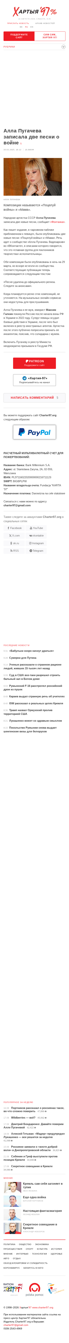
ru (26, 27)
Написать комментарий (34, 397)
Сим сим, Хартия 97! (50, 36)
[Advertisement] (34, 89)
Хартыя (35, 12)
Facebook (16, 528)
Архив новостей (45, 23)
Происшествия (13, 1249)
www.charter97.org (42, 1307)
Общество (25, 1244)
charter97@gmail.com (16, 1325)
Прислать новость (18, 23)
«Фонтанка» (57, 221)
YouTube (38, 528)
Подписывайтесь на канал (34, 380)
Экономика (42, 1244)
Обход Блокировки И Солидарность (26, 1263)
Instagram (38, 543)
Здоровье (56, 1254)
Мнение (8, 1178)
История (56, 1249)
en (31, 27)
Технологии (39, 1254)
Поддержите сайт (19, 36)
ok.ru (16, 543)
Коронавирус (12, 1268)
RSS (16, 550)
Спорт (29, 1249)
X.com (16, 535)
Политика (9, 1244)
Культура (42, 1249)
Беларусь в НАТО (34, 1268)
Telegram (38, 550)
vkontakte (38, 535)
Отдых (17, 1258)
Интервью (22, 1254)
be (21, 27)
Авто (6, 1258)
